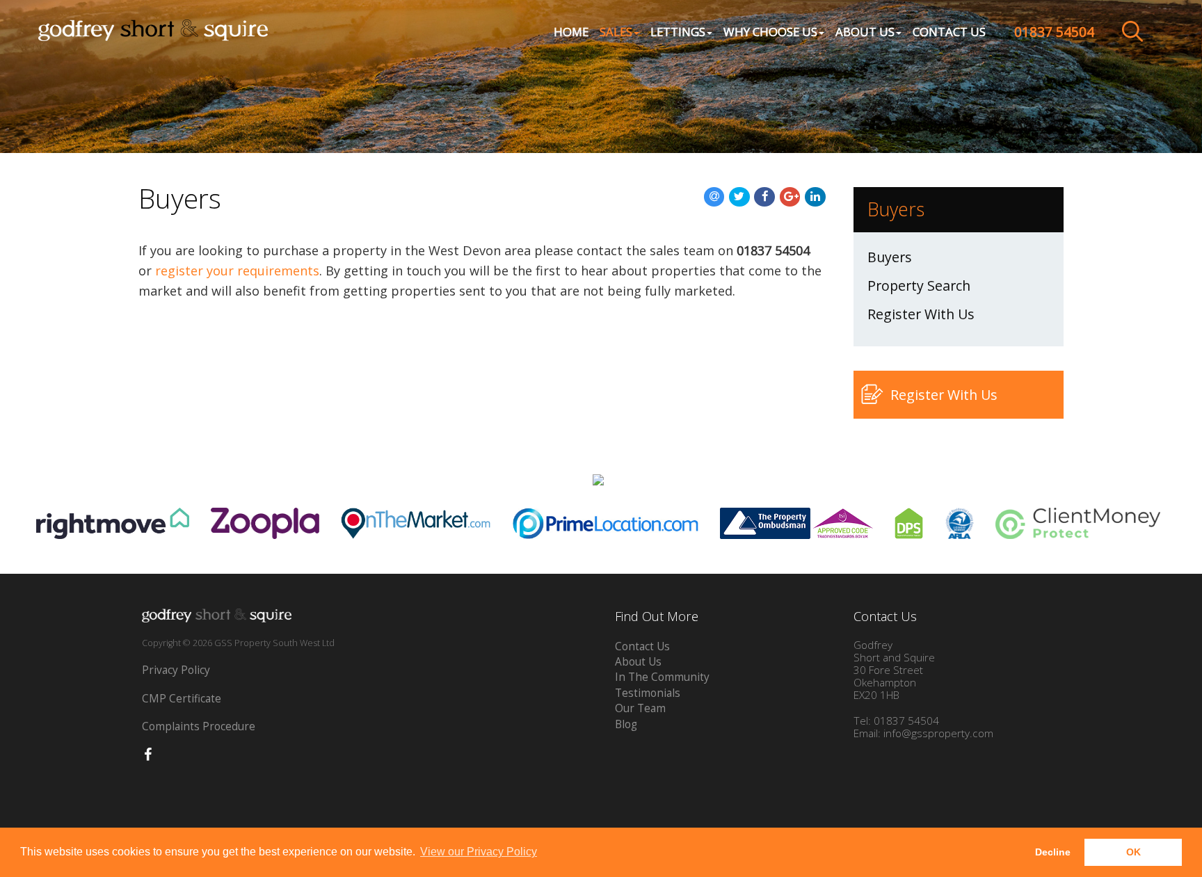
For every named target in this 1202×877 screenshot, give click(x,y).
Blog (626, 724)
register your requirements (237, 270)
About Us (638, 661)
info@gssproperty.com (938, 733)
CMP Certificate (181, 698)
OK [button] (1133, 852)
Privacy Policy (176, 670)
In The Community (662, 677)
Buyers (889, 257)
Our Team (640, 708)
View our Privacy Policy (478, 852)
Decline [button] (1053, 852)
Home (571, 32)
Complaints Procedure (198, 726)
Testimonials (647, 693)
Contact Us (949, 32)
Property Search (918, 285)
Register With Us (921, 314)
